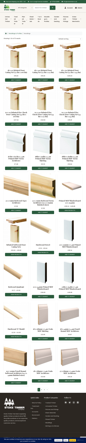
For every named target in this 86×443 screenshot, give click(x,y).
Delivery (34, 418)
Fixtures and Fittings (65, 19)
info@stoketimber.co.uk (70, 1)
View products (70, 210)
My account (36, 415)
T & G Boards (39, 19)
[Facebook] (65, 402)
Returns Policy (36, 403)
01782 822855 (55, 1)
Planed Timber (23, 20)
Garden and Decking (56, 19)
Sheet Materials (32, 19)
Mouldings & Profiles (47, 19)
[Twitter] (69, 402)
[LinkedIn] (77, 402)
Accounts (35, 412)
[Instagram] (73, 402)
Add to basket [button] (16, 80)
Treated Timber (16, 20)
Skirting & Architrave (52, 426)
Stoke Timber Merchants (76, 19)
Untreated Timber (7, 19)
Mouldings (48, 423)
